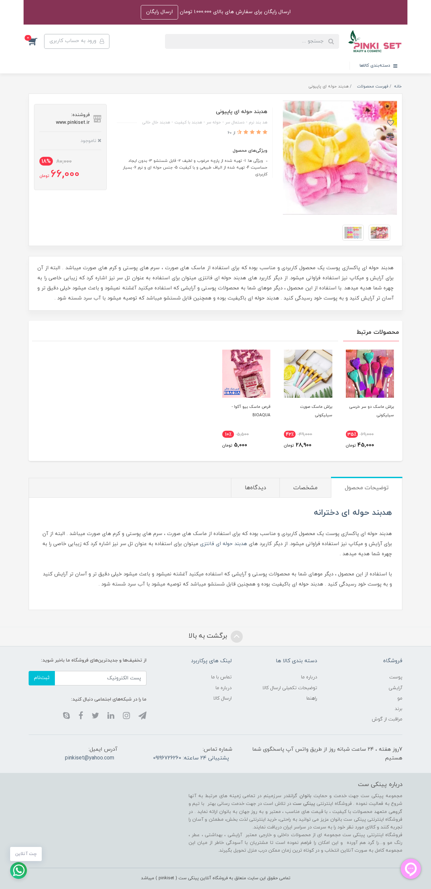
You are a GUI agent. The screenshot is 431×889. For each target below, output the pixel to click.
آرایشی (395, 688)
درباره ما (309, 677)
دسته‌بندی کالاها (376, 66)
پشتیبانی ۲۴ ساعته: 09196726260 (191, 758)
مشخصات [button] (305, 488)
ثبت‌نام (41, 677)
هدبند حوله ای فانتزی (223, 543)
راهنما (311, 698)
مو (399, 698)
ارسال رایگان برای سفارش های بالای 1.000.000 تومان (234, 11)
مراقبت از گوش (387, 719)
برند (398, 709)
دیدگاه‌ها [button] (255, 488)
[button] (36, 41)
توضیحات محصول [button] (367, 488)
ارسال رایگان (159, 11)
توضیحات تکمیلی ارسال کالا (289, 688)
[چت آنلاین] (18, 870)
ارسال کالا (222, 698)
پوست (395, 677)
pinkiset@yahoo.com (89, 758)
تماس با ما (221, 677)
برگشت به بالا (209, 636)
